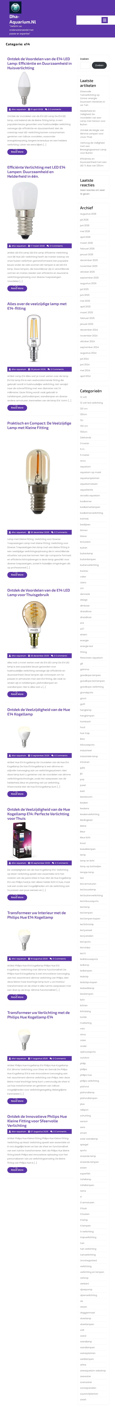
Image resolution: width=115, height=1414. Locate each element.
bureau (84, 570)
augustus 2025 (88, 283)
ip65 (82, 767)
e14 (82, 623)
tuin (82, 1243)
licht (82, 999)
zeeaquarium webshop (93, 1370)
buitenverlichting (89, 565)
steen (83, 1167)
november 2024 (88, 335)
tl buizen (85, 1214)
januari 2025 (86, 324)
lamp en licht (87, 860)
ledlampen (86, 970)
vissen (83, 1306)
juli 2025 (84, 289)
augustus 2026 (88, 213)
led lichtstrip (87, 924)
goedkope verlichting (92, 686)
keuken (84, 802)
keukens (84, 808)
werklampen (87, 1359)
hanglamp (85, 710)
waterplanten (87, 1353)
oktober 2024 (87, 341)
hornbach (85, 721)
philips (83, 1069)
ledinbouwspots (89, 959)
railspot (84, 1109)
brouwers (85, 541)
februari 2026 (87, 248)
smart (83, 1132)
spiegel (84, 1144)
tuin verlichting (88, 1248)
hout (82, 727)
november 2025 (88, 266)
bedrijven (85, 524)
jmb (82, 779)
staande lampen (89, 1162)
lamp (83, 854)
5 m (82, 449)
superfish (85, 1173)
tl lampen (85, 1225)
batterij (84, 518)
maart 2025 (86, 312)
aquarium (85, 466)
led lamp (85, 907)
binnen (84, 530)
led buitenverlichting (91, 895)
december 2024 (89, 329)
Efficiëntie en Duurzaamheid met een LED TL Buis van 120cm (93, 162)
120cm (83, 414)
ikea (82, 738)
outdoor (84, 1057)
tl (81, 1196)
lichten (84, 1005)
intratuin (84, 762)
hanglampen (87, 715)
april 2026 (85, 237)
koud (83, 843)
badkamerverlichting (91, 512)
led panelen (86, 935)
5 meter (84, 455)
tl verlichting (87, 1231)
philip (83, 1063)
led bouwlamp (88, 889)
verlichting (85, 1266)
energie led (86, 646)
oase (83, 1040)
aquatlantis (86, 489)
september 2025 (89, 277)
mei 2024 (85, 370)
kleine (83, 825)
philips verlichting (89, 1080)
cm (82, 588)
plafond (84, 1086)
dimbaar (85, 605)
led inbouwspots (89, 901)
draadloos (85, 611)
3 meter (84, 443)
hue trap (85, 733)
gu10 (82, 704)
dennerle (85, 594)
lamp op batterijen (90, 866)
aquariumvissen (89, 483)
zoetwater (86, 1382)
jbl (81, 773)
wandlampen (87, 1347)
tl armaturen (87, 1202)
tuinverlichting (88, 1254)
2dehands (85, 437)
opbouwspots (88, 1051)
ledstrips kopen (88, 982)
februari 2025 (87, 318)
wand (83, 1335)
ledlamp (84, 964)
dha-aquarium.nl (22, 19)
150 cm (84, 425)
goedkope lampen (90, 675)
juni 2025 (85, 295)
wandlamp (86, 1341)
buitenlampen (88, 559)
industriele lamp (89, 756)
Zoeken (84, 59)
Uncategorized (88, 1260)
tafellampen (87, 1185)
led (82, 877)
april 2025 (85, 306)
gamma (84, 669)
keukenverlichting (89, 814)
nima (83, 1034)
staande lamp (88, 1156)
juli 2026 (84, 219)
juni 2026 (84, 225)
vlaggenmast (87, 1312)
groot (83, 698)
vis (81, 1301)
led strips (85, 947)
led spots (85, 941)
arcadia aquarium (90, 495)
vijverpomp (86, 1289)
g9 (81, 663)
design (84, 599)
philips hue (86, 1075)
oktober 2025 (87, 271)
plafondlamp (87, 1092)
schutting (85, 1115)
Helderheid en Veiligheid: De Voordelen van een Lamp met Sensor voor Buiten (92, 117)
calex (83, 576)
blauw (83, 536)
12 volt (83, 397)
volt (82, 1330)
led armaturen (88, 883)
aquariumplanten (89, 478)
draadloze (85, 617)
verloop (84, 1277)
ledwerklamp (87, 988)
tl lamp (84, 1219)
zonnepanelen (88, 1387)
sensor (84, 1121)
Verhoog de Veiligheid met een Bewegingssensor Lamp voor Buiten (93, 148)
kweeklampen (88, 849)
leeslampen (86, 993)
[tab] (105, 20)
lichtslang (85, 1011)
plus (82, 1104)
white (83, 1364)
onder (83, 1046)
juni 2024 (85, 364)
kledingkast (86, 820)
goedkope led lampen (92, 680)
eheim (83, 634)
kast (82, 791)
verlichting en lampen (92, 1272)
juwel (83, 785)
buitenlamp (86, 553)
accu (83, 460)
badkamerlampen (90, 507)
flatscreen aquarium (91, 657)
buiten (83, 547)
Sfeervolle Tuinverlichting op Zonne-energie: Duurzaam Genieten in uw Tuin (92, 98)
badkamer (86, 501)
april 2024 (85, 376)
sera (82, 1127)
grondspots (86, 692)
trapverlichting (88, 1237)
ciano (83, 582)
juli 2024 (84, 358)
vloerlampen (87, 1324)
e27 (82, 628)
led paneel (86, 930)
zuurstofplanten (89, 1393)
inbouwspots (87, 744)
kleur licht (85, 837)
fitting (83, 652)
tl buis (83, 1208)
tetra (83, 1190)
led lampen (86, 912)
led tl (83, 953)
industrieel (86, 750)
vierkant (84, 1283)
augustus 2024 (88, 352)
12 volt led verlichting (91, 402)
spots (83, 1150)
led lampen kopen (90, 918)
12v (81, 420)
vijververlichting (88, 1295)
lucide (83, 1017)
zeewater (85, 1376)
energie (84, 640)
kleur (82, 831)
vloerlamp (85, 1318)
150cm (83, 431)
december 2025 (89, 260)
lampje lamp (87, 872)
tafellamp (85, 1179)
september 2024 (89, 347)
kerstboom (86, 796)
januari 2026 (86, 254)
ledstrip (84, 976)
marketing (85, 1022)
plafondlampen (88, 1098)
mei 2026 (85, 231)
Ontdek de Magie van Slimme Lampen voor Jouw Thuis (92, 133)
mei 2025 (85, 300)
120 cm (84, 408)
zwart (83, 1399)
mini (82, 1028)
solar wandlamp (89, 1138)
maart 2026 (86, 242)
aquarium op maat (90, 472)
